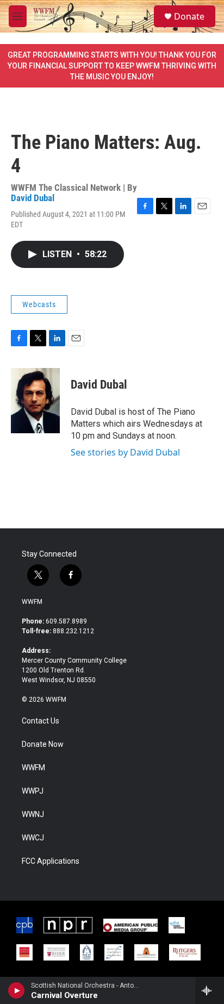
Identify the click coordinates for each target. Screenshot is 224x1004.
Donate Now (43, 744)
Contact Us (40, 721)
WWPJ (32, 791)
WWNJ (33, 814)
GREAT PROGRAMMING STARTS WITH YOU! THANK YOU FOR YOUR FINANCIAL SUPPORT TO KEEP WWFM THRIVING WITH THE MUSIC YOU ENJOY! (112, 66)
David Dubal (32, 197)
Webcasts (39, 304)
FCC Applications (50, 861)
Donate (189, 16)
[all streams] (209, 990)
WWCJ (33, 838)
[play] (16, 990)
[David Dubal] (35, 400)
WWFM (32, 602)
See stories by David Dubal (125, 452)
